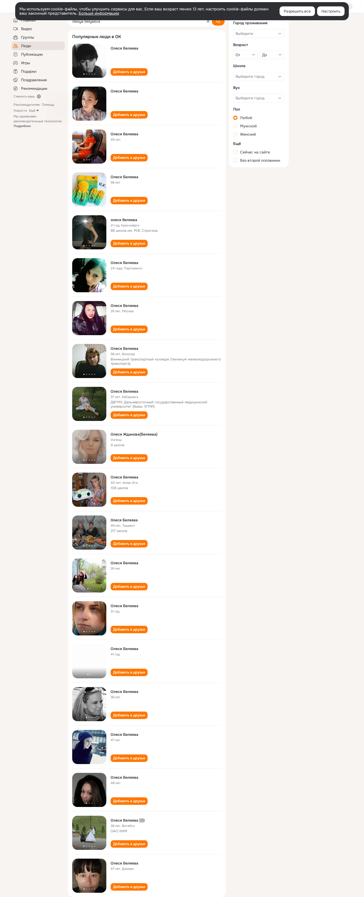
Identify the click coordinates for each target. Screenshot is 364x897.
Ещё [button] (32, 110)
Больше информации (99, 13)
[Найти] (218, 21)
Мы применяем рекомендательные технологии (38, 121)
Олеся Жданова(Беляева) (134, 434)
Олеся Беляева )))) (128, 820)
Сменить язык (24, 96)
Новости (20, 110)
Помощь (48, 105)
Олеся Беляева (124, 48)
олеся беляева (124, 219)
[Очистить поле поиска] (208, 21)
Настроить (330, 11)
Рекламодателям (27, 105)
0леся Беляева (124, 520)
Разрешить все (297, 11)
